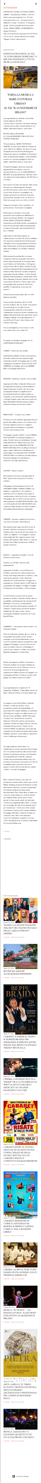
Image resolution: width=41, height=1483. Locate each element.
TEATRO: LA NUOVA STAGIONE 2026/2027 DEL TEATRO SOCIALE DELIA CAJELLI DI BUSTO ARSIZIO (20, 929)
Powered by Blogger (22, 1476)
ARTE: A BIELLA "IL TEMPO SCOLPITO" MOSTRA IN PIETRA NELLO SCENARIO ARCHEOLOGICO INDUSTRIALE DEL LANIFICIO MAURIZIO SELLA (20, 1391)
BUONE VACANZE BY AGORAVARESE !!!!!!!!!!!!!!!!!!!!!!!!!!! (17, 972)
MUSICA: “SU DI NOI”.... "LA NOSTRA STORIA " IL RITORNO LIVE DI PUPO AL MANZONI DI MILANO (19, 1314)
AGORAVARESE (10, 7)
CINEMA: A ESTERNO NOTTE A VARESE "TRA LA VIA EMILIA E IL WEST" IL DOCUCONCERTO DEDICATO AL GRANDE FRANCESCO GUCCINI (20, 1085)
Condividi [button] (6, 831)
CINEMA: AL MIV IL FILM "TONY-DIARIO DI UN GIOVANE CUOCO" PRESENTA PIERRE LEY (20, 1272)
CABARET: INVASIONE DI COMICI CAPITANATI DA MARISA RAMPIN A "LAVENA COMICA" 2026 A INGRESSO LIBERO (18, 1226)
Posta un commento (17, 937)
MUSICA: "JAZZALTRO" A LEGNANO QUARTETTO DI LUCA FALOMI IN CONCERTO (18, 1434)
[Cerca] (36, 3)
